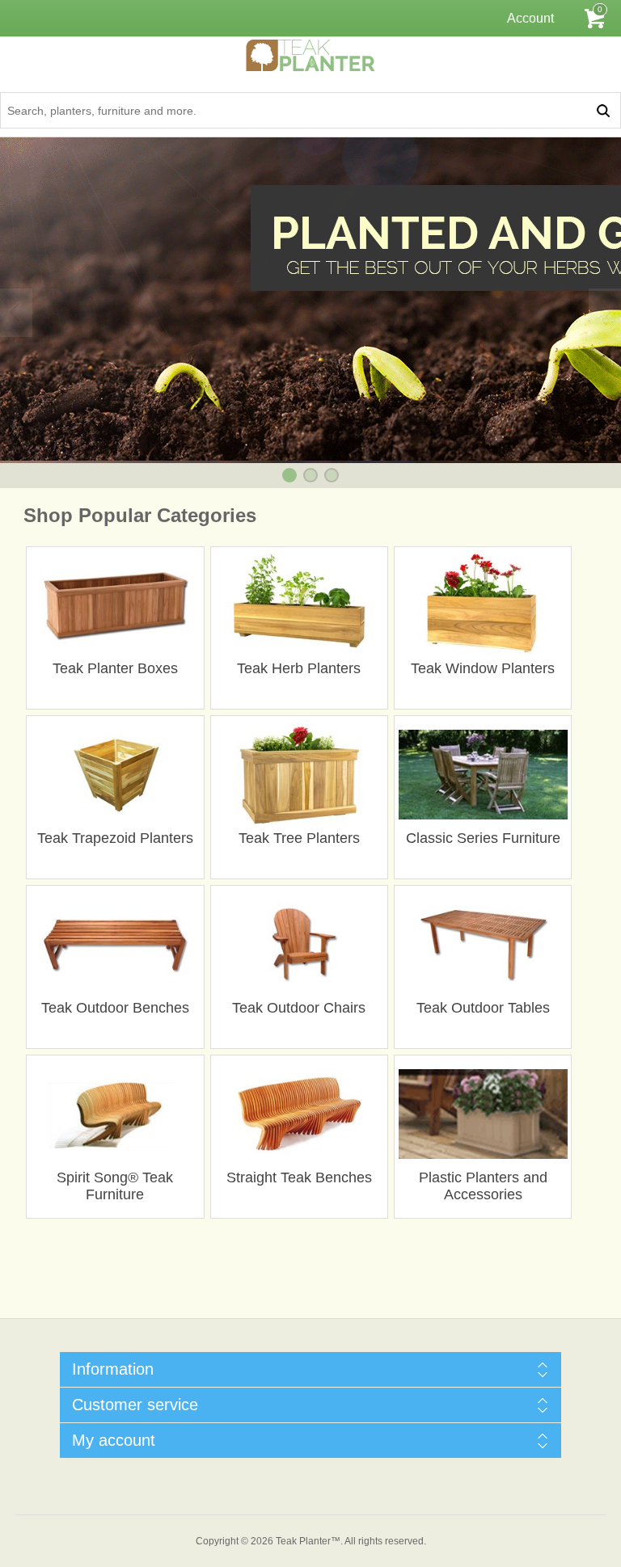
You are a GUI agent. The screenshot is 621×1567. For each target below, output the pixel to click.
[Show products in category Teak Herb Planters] (298, 605)
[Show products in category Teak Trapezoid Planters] (115, 774)
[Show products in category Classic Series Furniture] (483, 774)
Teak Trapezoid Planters (115, 838)
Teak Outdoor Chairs (298, 1008)
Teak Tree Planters (299, 838)
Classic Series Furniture (483, 838)
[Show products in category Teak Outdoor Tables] (483, 944)
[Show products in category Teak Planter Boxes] (115, 605)
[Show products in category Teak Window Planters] (483, 605)
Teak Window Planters (483, 668)
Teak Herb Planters (299, 668)
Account (530, 18)
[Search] (603, 110)
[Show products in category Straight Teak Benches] (298, 1114)
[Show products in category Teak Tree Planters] (298, 774)
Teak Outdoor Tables (483, 1008)
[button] (289, 475)
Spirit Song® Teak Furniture (115, 1186)
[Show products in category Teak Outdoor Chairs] (298, 944)
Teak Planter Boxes (115, 668)
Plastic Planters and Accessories (483, 1186)
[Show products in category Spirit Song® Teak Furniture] (115, 1114)
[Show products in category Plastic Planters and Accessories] (483, 1114)
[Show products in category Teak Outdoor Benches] (115, 944)
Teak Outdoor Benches (115, 1008)
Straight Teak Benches (299, 1177)
